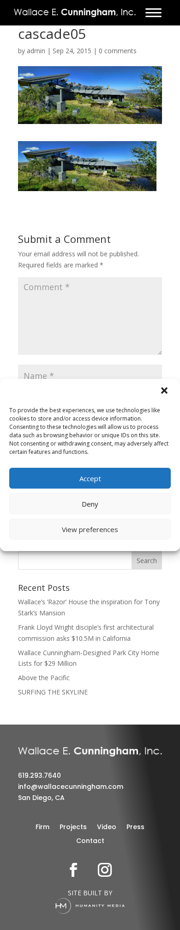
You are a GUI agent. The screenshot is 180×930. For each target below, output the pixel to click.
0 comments (118, 50)
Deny (90, 503)
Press (135, 827)
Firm (42, 827)
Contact (90, 841)
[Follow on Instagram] (105, 870)
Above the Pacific (44, 677)
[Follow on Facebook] (73, 870)
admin (36, 50)
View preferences (90, 529)
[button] (165, 391)
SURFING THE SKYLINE (53, 692)
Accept (90, 478)
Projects (73, 827)
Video (106, 827)
